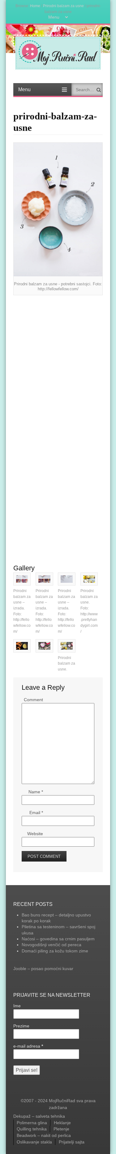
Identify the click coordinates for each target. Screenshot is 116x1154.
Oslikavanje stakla (34, 1141)
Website (35, 833)
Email (36, 812)
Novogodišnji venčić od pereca (51, 944)
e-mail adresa (28, 1046)
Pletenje (61, 1128)
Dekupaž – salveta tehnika (39, 1116)
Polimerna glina (32, 1122)
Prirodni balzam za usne (63, 6)
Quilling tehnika (32, 1128)
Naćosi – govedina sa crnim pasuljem (58, 938)
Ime (17, 1005)
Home (35, 6)
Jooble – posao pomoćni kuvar (43, 968)
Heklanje (62, 1122)
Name (35, 791)
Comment (33, 699)
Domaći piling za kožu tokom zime (55, 950)
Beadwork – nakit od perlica (44, 1135)
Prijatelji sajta (71, 1141)
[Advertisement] (58, 359)
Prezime (21, 1025)
